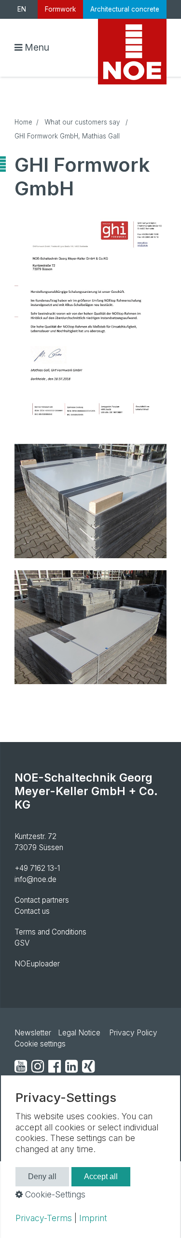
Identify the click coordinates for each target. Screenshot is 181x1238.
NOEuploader (37, 963)
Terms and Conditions (50, 931)
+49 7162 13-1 (37, 868)
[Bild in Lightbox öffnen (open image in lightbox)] (90, 317)
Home (23, 122)
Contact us (32, 911)
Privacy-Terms (43, 1218)
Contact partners (41, 900)
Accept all (101, 1176)
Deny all (42, 1176)
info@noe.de (35, 879)
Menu (37, 47)
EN (21, 9)
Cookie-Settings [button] (54, 1194)
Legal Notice (79, 1032)
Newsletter (32, 1032)
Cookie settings (40, 1043)
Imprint (93, 1218)
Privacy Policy (133, 1032)
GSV (21, 943)
